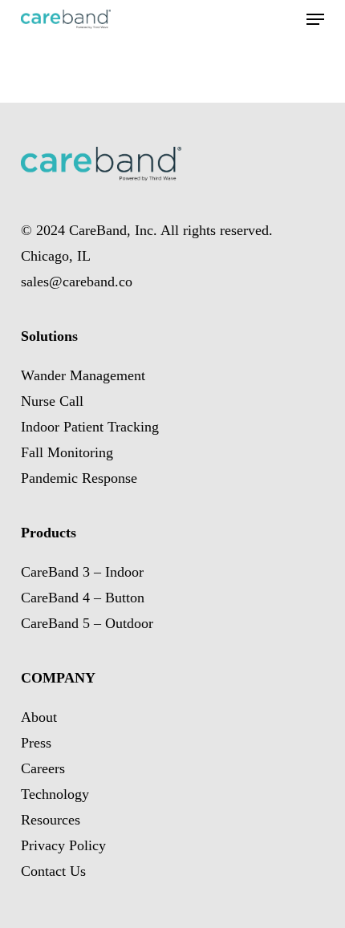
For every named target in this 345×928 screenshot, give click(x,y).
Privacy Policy (63, 845)
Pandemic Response (79, 478)
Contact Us (53, 871)
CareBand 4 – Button (82, 598)
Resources (50, 820)
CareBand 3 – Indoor (82, 572)
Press (36, 743)
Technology (55, 794)
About (39, 717)
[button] (315, 19)
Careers (43, 768)
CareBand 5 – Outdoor (87, 623)
